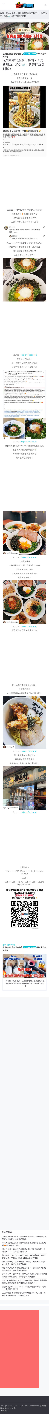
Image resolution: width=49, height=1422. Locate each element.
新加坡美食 (11, 13)
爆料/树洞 (11, 945)
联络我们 (4, 1411)
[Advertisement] (24, 183)
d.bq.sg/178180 (30, 54)
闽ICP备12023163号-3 (8, 1408)
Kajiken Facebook (29, 355)
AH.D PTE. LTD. (19, 1406)
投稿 (4, 945)
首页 (2, 13)
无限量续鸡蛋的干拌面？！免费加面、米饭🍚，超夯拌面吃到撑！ (23, 64)
